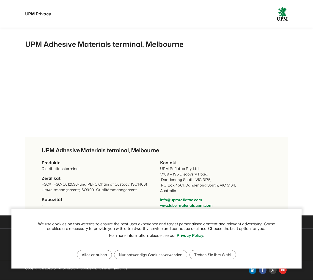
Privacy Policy (190, 235)
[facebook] (262, 270)
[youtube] (283, 270)
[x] (273, 270)
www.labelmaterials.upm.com (186, 205)
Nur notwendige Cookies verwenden (150, 254)
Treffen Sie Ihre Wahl (212, 254)
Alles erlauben (94, 254)
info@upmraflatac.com (181, 199)
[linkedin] (252, 270)
